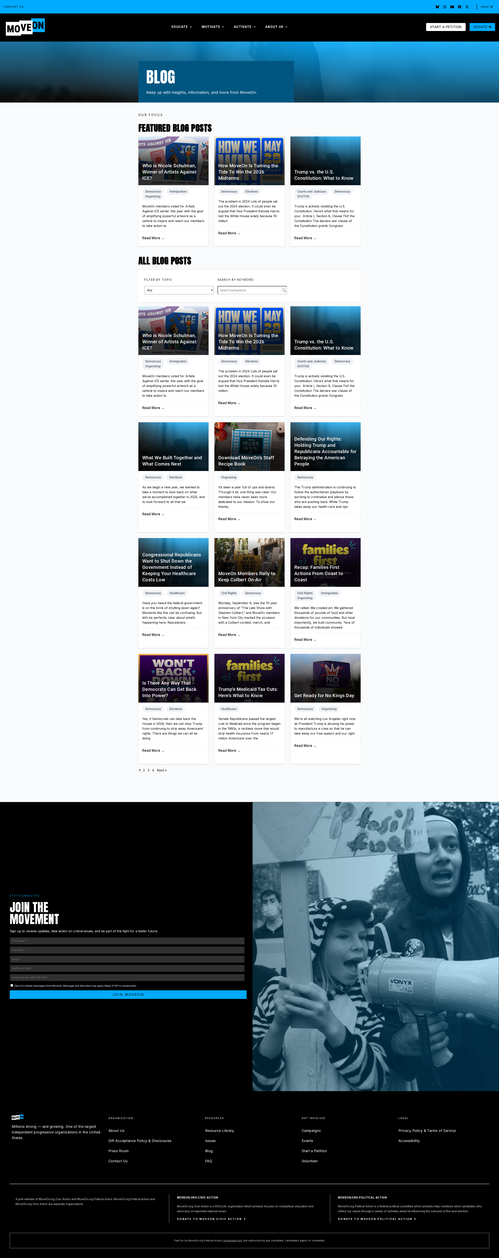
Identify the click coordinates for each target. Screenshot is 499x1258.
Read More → (153, 238)
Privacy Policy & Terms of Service (427, 1131)
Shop (485, 6)
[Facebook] (459, 7)
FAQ (208, 1161)
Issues (210, 1141)
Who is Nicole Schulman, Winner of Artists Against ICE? (169, 172)
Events (307, 1141)
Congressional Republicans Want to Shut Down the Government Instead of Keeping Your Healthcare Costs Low (171, 567)
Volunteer (310, 1161)
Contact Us (14, 6)
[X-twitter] (467, 7)
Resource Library (219, 1131)
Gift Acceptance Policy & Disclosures (140, 1141)
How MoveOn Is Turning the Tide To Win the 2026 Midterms (248, 172)
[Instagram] (445, 7)
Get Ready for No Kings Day (324, 695)
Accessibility (409, 1141)
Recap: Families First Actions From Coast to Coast (318, 574)
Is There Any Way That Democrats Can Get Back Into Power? (169, 689)
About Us (116, 1131)
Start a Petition (314, 1151)
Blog (209, 1151)
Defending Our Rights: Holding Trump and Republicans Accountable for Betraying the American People (325, 451)
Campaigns (311, 1131)
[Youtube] (452, 7)
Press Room (118, 1151)
